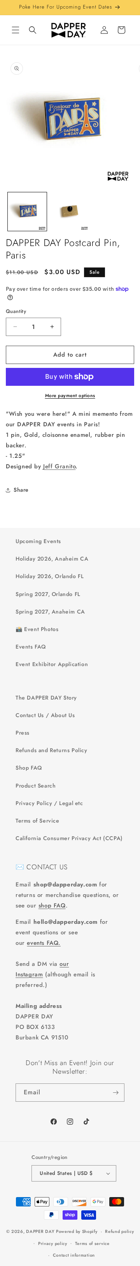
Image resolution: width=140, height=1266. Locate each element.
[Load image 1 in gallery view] (27, 211)
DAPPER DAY (40, 1231)
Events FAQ (31, 647)
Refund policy (119, 1231)
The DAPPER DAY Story (46, 698)
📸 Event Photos (37, 629)
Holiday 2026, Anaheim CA (52, 559)
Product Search (36, 785)
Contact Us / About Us (45, 715)
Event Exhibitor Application (52, 664)
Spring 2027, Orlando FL (48, 594)
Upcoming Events (38, 541)
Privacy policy (52, 1243)
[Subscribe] (115, 1092)
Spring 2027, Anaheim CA (50, 611)
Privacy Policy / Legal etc (49, 803)
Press (23, 733)
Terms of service (92, 1243)
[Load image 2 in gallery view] (70, 211)
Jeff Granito (59, 466)
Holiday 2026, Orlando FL (50, 576)
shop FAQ (52, 905)
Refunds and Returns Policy (52, 750)
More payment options (70, 395)
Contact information (74, 1255)
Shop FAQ (29, 768)
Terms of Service (38, 821)
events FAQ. (44, 943)
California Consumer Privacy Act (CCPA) (69, 838)
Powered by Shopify (77, 1231)
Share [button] (21, 490)
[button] (15, 30)
